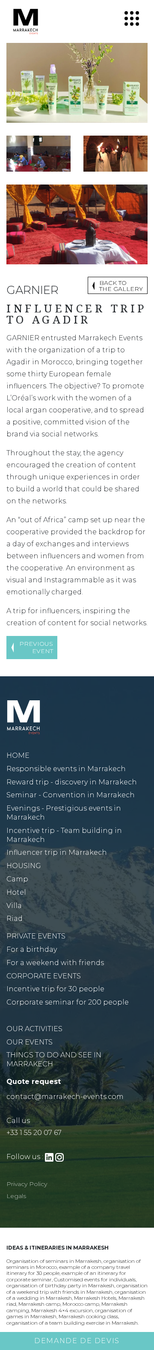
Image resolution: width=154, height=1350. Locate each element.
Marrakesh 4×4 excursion (62, 1310)
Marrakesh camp (39, 1304)
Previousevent (36, 647)
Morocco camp (80, 1304)
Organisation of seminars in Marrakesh (53, 1261)
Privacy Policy (26, 1184)
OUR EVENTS (29, 1042)
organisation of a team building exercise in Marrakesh (72, 1323)
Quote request (33, 1082)
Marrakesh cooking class (88, 1316)
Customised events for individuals (95, 1279)
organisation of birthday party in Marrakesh (60, 1285)
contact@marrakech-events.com (65, 1097)
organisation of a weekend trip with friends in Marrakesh (77, 1288)
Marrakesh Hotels (95, 1298)
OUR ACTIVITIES (34, 1029)
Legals (16, 1196)
